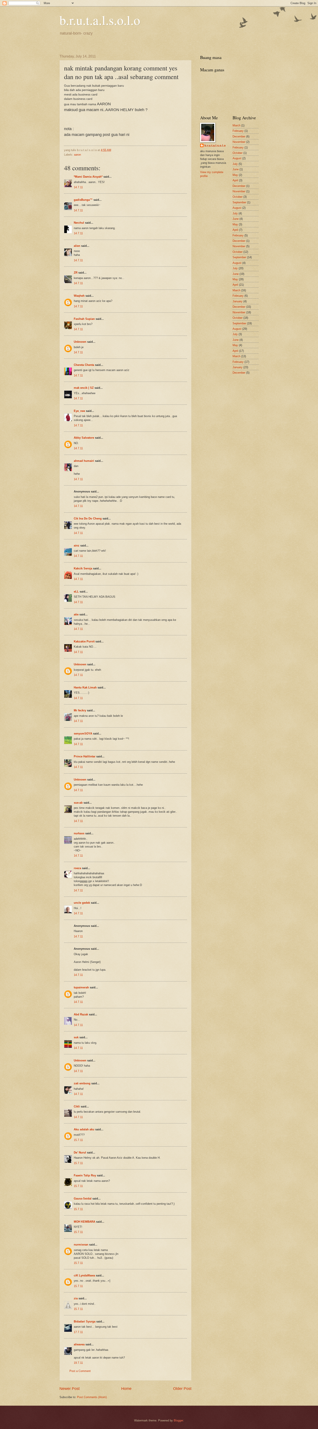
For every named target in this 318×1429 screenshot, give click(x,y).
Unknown (80, 341)
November (239, 141)
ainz (76, 545)
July (235, 164)
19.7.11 (78, 1362)
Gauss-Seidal (83, 1198)
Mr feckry (80, 710)
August (237, 158)
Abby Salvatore (84, 437)
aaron (77, 154)
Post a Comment (80, 1371)
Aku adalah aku (84, 1129)
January (238, 301)
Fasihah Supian (84, 318)
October (238, 153)
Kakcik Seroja (83, 568)
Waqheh (79, 295)
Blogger (178, 1420)
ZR (75, 272)
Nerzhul (79, 222)
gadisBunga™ (83, 199)
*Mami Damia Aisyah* (88, 176)
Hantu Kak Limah (85, 687)
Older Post (182, 1388)
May (235, 175)
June (236, 169)
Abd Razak (81, 1014)
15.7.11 (78, 1140)
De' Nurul (80, 1152)
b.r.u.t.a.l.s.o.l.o (99, 20)
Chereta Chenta (84, 364)
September (239, 202)
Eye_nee (79, 411)
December (239, 136)
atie (76, 614)
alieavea (79, 1344)
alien (77, 245)
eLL (76, 591)
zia (76, 1298)
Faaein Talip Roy (85, 1175)
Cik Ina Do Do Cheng (88, 518)
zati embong (82, 1083)
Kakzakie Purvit (84, 641)
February (238, 130)
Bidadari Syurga (84, 1321)
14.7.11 (78, 187)
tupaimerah (81, 987)
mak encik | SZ (84, 387)
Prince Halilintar (84, 756)
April (235, 180)
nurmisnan (81, 1244)
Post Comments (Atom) (92, 1397)
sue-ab (78, 802)
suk (76, 1037)
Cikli (77, 1106)
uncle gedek (82, 902)
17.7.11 (78, 1332)
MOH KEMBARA (84, 1221)
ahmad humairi (84, 460)
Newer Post (69, 1388)
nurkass (79, 833)
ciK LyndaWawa (84, 1275)
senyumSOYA (83, 733)
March (236, 125)
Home (126, 1388)
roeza (77, 868)
